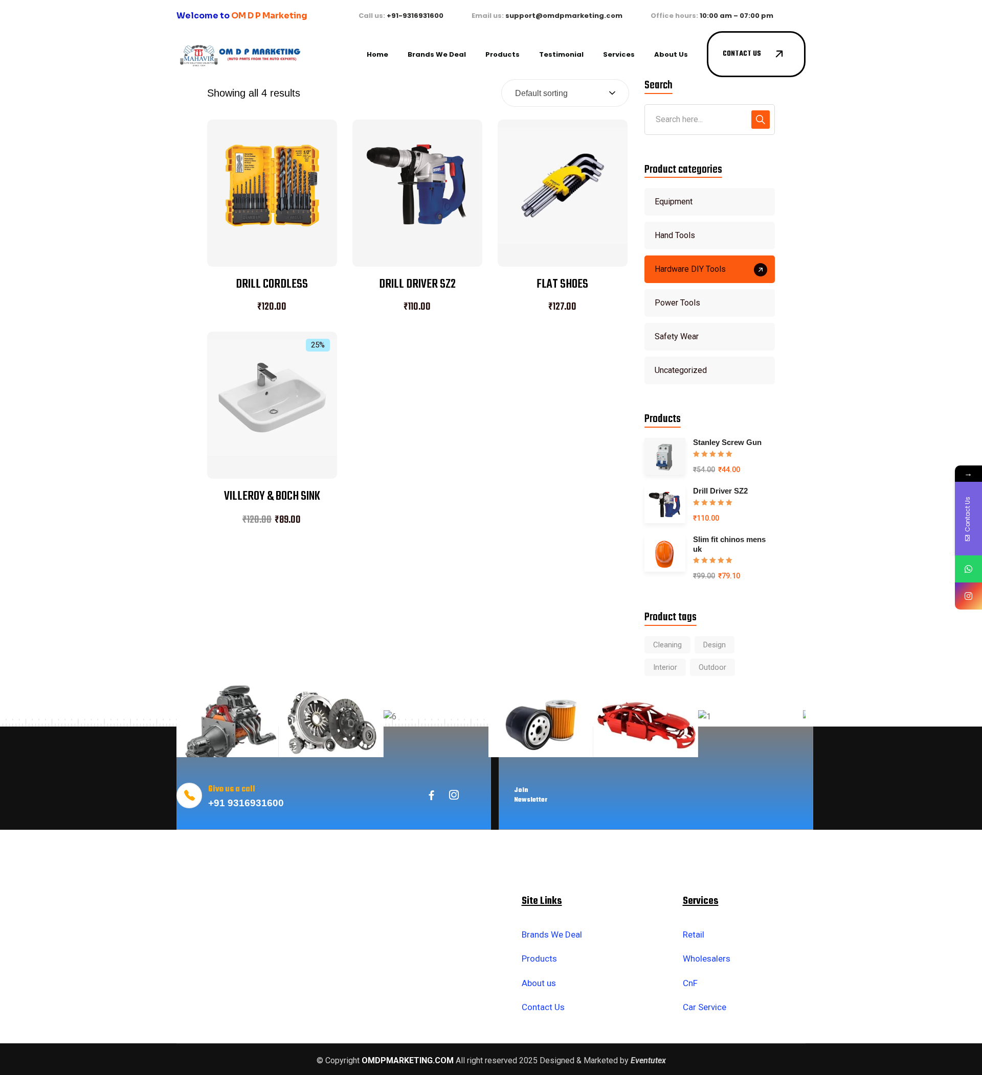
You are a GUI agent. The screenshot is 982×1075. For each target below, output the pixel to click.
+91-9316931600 (415, 15)
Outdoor (712, 667)
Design (714, 644)
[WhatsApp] (968, 568)
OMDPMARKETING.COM (408, 1060)
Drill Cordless (272, 284)
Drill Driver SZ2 (417, 284)
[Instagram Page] (968, 596)
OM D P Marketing (269, 15)
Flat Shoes (562, 284)
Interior (665, 667)
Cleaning (667, 644)
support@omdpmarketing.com (563, 15)
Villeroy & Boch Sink (272, 496)
